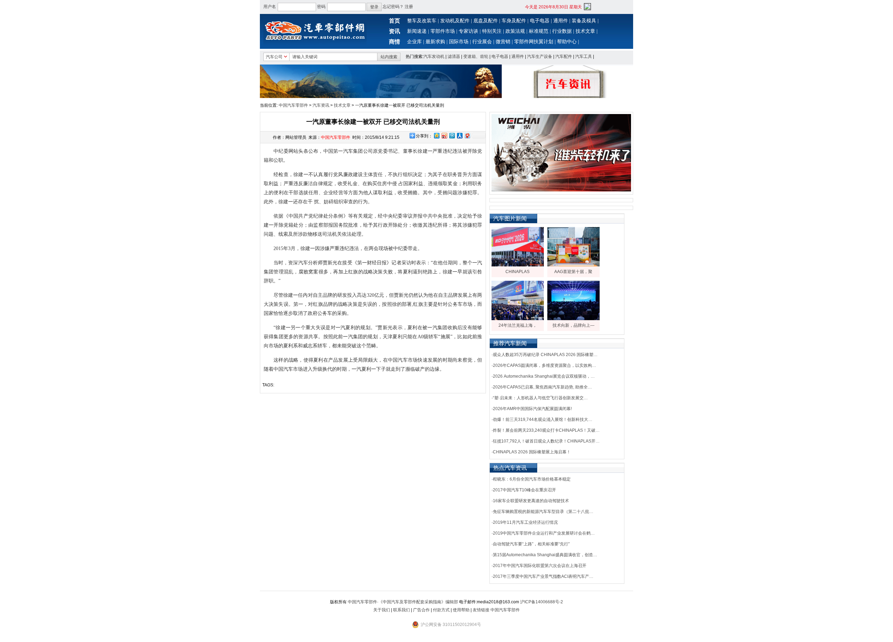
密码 (321, 6)
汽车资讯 (321, 105)
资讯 (394, 31)
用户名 (269, 6)
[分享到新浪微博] (444, 135)
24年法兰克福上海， (517, 325)
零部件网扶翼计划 (533, 41)
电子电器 (539, 20)
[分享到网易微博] (467, 135)
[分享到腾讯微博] (452, 135)
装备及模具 (584, 20)
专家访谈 (468, 31)
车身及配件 (514, 20)
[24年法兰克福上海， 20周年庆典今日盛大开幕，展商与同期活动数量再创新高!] (517, 318)
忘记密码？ (393, 6)
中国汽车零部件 (293, 105)
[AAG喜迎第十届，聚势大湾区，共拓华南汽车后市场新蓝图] (573, 265)
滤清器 (454, 56)
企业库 (414, 41)
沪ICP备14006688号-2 (541, 601)
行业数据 (562, 31)
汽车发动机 (433, 56)
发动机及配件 (455, 20)
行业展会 (482, 41)
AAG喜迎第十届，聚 (573, 271)
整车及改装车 (421, 20)
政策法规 (515, 31)
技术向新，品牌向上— (573, 325)
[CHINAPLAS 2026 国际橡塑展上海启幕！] (517, 265)
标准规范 (538, 31)
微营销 (503, 41)
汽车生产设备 (539, 56)
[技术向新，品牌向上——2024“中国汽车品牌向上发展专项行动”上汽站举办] (573, 318)
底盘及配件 (485, 20)
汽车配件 (563, 56)
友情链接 (481, 609)
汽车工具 (583, 56)
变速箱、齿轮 (475, 56)
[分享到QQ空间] (436, 135)
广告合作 (421, 609)
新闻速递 (417, 31)
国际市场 (458, 41)
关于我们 (381, 609)
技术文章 (585, 31)
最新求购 (435, 41)
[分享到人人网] (459, 135)
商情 (394, 42)
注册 (409, 6)
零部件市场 (442, 31)
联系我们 (401, 609)
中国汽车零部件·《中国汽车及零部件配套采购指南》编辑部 (403, 601)
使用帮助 (461, 609)
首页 (394, 21)
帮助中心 (567, 41)
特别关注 (492, 31)
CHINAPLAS (517, 271)
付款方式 (441, 609)
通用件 (560, 20)
